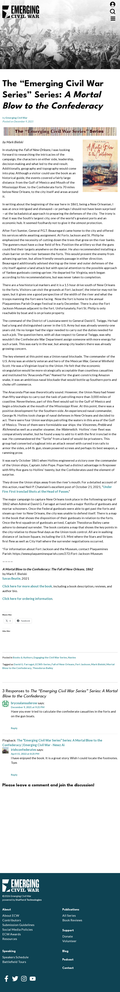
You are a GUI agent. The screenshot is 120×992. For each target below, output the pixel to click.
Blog (65, 951)
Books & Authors (23, 657)
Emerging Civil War (17, 117)
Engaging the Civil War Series (50, 657)
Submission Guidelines (18, 925)
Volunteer (69, 941)
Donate (67, 936)
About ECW (10, 915)
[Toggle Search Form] (113, 11)
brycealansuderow (24, 703)
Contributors (11, 920)
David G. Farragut (24, 664)
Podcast (67, 959)
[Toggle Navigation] (113, 18)
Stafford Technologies (29, 899)
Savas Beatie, (11, 578)
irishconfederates (23, 749)
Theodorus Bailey (42, 667)
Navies (72, 657)
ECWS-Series (43, 664)
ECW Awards (11, 934)
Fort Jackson (82, 664)
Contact (68, 968)
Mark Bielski (98, 664)
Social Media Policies (17, 929)
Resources (9, 939)
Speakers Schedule (15, 957)
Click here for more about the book (27, 586)
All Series (69, 915)
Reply (14, 728)
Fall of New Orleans (63, 664)
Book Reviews (72, 920)
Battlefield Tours (14, 962)
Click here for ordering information (27, 598)
